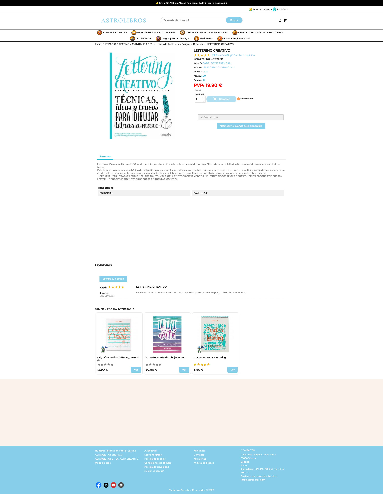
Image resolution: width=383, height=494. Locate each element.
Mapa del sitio (103, 462)
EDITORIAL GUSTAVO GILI (219, 67)
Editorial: (198, 67)
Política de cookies (155, 458)
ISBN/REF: (199, 59)
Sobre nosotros (153, 454)
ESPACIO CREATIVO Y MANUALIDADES (260, 32)
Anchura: (198, 71)
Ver (136, 369)
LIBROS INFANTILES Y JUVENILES (156, 32)
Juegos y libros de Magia (175, 38)
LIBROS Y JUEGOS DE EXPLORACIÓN (207, 32)
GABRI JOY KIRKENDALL (217, 63)
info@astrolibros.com (253, 479)
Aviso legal (150, 450)
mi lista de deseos (204, 462)
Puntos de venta (262, 9)
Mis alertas (200, 458)
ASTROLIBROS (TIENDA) (109, 454)
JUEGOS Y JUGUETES (115, 32)
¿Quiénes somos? (154, 470)
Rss (106, 485)
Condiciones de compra (157, 462)
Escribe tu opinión (242, 55)
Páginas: (198, 80)
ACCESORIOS (143, 38)
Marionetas (206, 38)
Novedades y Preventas (236, 38)
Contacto (199, 454)
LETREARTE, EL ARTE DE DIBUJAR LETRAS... (165, 357)
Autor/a (198, 63)
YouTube (113, 485)
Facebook (98, 485)
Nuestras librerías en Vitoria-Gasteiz (115, 450)
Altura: (197, 76)
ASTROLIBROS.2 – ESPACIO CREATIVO (117, 458)
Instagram (121, 485)
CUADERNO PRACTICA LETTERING (210, 357)
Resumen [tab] (105, 156)
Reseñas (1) (220, 55)
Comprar (221, 99)
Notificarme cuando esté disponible (241, 126)
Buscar (234, 20)
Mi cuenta (199, 450)
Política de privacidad (156, 466)
